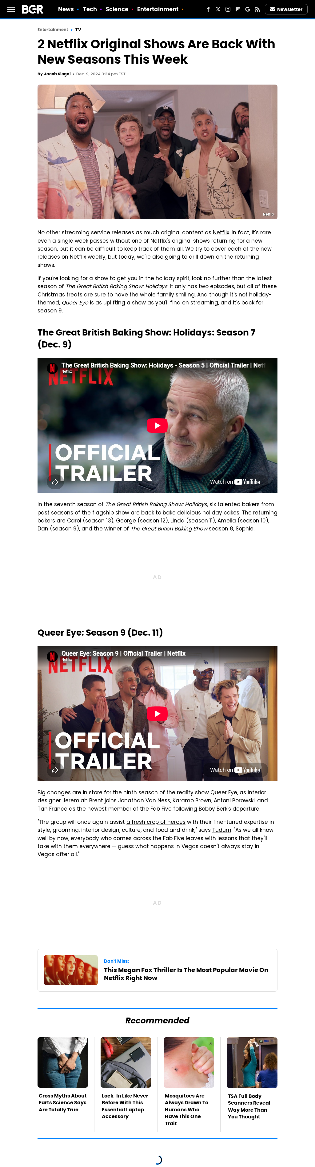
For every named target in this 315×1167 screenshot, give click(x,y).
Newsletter (289, 9)
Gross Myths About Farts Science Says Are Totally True (63, 1103)
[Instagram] (227, 9)
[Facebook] (208, 9)
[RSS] (257, 9)
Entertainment (157, 9)
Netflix (221, 233)
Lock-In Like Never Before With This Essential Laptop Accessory (125, 1106)
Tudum (221, 830)
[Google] (247, 9)
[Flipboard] (237, 9)
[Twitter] (218, 9)
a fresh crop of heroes (155, 822)
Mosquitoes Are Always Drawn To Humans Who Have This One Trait (186, 1110)
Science (117, 9)
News (66, 9)
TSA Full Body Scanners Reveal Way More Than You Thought (249, 1106)
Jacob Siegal (57, 74)
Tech (90, 9)
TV (78, 29)
